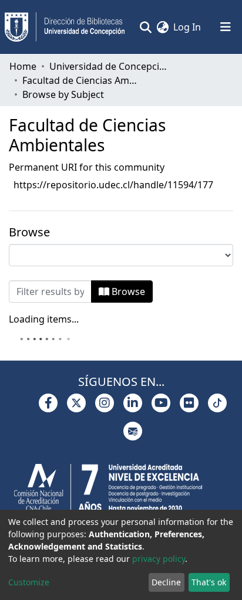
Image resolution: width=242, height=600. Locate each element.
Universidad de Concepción (108, 66)
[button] (162, 27)
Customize (28, 582)
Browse (127, 291)
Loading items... (44, 319)
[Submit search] (145, 27)
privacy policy (158, 558)
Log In (187, 27)
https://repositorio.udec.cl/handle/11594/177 (113, 184)
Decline (166, 582)
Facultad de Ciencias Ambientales (81, 80)
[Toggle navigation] (225, 27)
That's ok (208, 582)
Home (22, 66)
